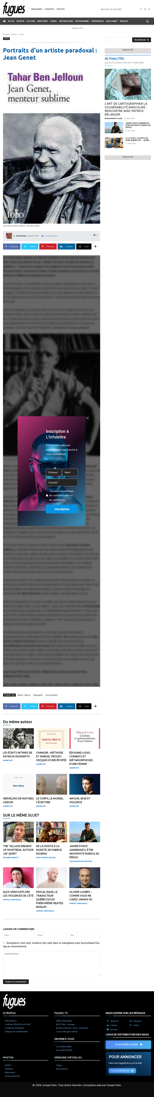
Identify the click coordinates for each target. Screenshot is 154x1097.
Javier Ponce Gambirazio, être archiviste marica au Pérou (138, 125)
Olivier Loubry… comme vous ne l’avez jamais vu (81, 895)
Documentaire (52, 695)
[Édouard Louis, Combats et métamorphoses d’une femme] (84, 738)
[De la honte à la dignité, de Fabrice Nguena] (51, 832)
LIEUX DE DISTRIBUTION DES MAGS (127, 1034)
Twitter (136, 1025)
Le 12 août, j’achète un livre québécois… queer (137, 139)
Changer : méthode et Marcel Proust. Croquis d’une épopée (51, 756)
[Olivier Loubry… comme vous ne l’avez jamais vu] (84, 877)
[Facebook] (141, 9)
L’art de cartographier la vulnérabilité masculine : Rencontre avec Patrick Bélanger (126, 109)
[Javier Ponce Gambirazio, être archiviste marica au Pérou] (84, 832)
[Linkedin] (108, 1025)
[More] (95, 246)
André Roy (20, 236)
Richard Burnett (11, 857)
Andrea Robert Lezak (113, 118)
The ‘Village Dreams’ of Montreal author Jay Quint (18, 849)
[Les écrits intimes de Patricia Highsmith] (18, 738)
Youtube (113, 1029)
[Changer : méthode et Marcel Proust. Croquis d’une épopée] (51, 738)
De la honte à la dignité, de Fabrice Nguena (49, 849)
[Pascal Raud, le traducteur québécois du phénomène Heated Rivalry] (51, 877)
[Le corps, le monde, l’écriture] (51, 784)
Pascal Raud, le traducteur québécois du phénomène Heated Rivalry (49, 899)
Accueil (6, 34)
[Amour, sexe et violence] (84, 784)
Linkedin (113, 1025)
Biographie (38, 695)
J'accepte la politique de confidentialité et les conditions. (61, 495)
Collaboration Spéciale (80, 861)
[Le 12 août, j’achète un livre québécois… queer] (114, 142)
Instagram (137, 1021)
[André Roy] (9, 236)
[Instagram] (145, 9)
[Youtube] (108, 1029)
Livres (21, 34)
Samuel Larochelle (12, 900)
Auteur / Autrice (24, 695)
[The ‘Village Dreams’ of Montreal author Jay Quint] (18, 832)
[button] (147, 21)
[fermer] (87, 418)
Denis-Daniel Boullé (45, 857)
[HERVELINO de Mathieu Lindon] (18, 784)
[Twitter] (149, 9)
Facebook (114, 1021)
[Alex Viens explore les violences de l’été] (18, 877)
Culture (14, 34)
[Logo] (17, 9)
